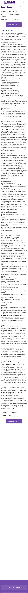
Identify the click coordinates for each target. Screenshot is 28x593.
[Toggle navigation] (25, 2)
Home (3, 7)
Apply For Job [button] (12, 24)
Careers (9, 7)
